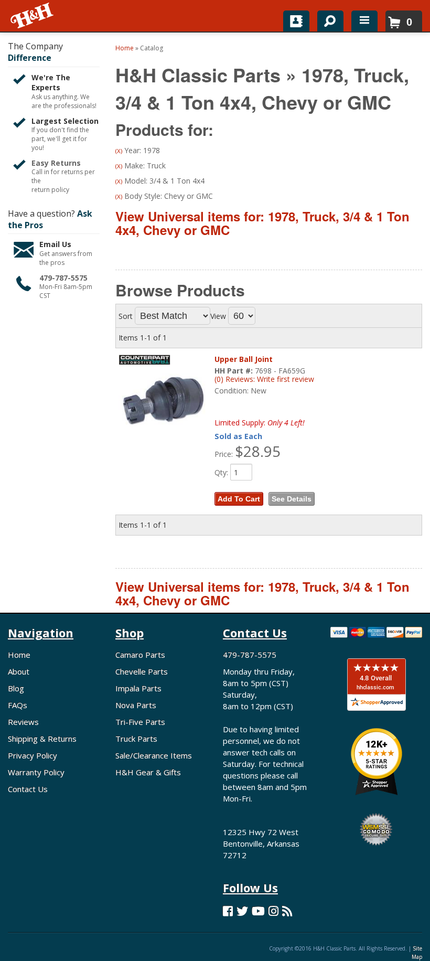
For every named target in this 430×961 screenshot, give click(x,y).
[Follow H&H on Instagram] (273, 911)
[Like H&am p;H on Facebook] (228, 911)
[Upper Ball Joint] (164, 400)
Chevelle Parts (141, 671)
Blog (16, 688)
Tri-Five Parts (140, 722)
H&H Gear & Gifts (148, 772)
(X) (118, 151)
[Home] (32, 16)
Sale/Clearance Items (153, 755)
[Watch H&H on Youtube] (258, 911)
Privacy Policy (32, 755)
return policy (50, 190)
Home (19, 654)
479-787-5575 (63, 278)
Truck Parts (136, 738)
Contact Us (28, 789)
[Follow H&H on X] (242, 911)
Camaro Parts (140, 654)
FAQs (17, 705)
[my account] (296, 20)
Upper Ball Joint (243, 359)
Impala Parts (138, 688)
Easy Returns (56, 163)
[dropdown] (364, 20)
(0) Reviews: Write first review (264, 379)
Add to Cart (239, 499)
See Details (291, 499)
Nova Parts (135, 705)
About (18, 671)
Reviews (23, 722)
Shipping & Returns (42, 738)
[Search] (326, 18)
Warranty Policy (36, 772)
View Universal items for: (262, 223)
